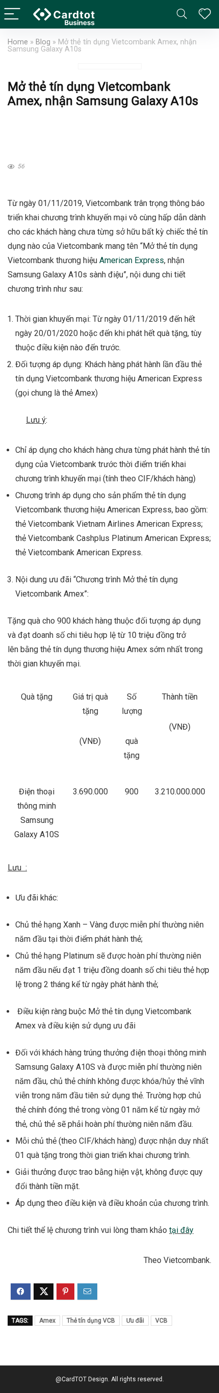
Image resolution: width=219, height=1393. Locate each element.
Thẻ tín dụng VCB (91, 1320)
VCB (161, 1320)
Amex (47, 1320)
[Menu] (12, 14)
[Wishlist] (205, 14)
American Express (131, 260)
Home (18, 42)
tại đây (181, 1230)
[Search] (182, 14)
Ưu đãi (135, 1320)
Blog (43, 42)
